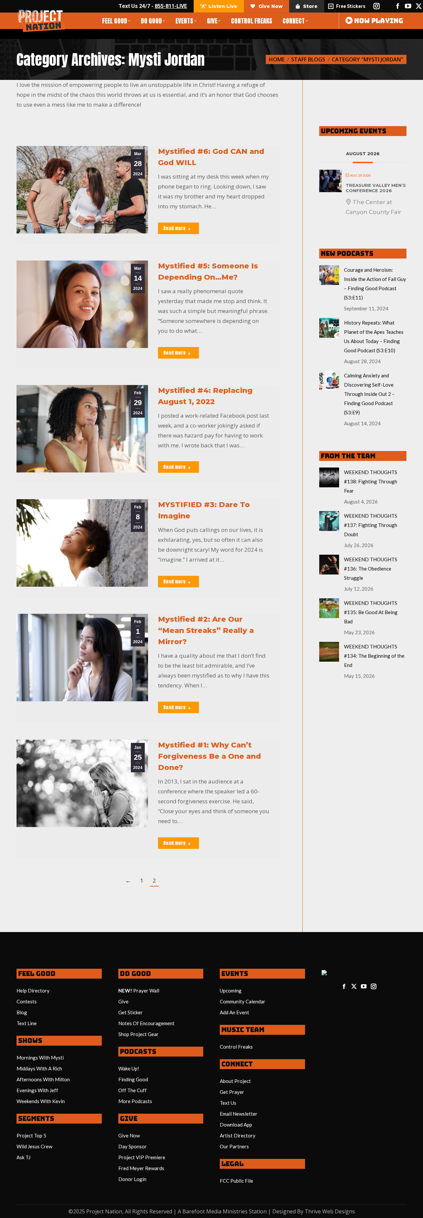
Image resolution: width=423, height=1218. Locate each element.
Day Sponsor (132, 1146)
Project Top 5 (31, 1135)
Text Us (228, 1103)
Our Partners (234, 1146)
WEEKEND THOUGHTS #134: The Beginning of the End (374, 656)
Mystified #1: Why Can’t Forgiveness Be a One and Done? (209, 756)
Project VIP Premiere (141, 1157)
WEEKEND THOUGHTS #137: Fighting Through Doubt (370, 525)
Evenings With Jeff (37, 1090)
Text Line (27, 1023)
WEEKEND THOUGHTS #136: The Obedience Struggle (370, 568)
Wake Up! (128, 1068)
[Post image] (329, 275)
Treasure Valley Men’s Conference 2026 (376, 188)
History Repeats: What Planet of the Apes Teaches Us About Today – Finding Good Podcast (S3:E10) (374, 336)
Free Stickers (350, 6)
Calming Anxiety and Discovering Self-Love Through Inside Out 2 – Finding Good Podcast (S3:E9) (369, 393)
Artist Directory (237, 1135)
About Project (235, 1081)
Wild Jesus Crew (34, 1146)
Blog (22, 1012)
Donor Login (132, 1179)
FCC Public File (236, 1181)
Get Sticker (130, 1012)
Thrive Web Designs (330, 1211)
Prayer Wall (146, 990)
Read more (174, 228)
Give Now (129, 1135)
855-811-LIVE (171, 6)
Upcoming (231, 990)
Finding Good (133, 1079)
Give (123, 1001)
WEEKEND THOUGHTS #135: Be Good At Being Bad (371, 612)
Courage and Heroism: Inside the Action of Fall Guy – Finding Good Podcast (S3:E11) (375, 283)
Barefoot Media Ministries (215, 1211)
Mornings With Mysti (40, 1058)
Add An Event (234, 1012)
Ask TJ (23, 1157)
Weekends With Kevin (41, 1101)
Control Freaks (236, 1047)
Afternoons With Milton (43, 1079)
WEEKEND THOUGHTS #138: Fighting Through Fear (370, 481)
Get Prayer (232, 1092)
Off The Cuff (132, 1090)
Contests (27, 1001)
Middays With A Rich (39, 1068)
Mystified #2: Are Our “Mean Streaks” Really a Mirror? (206, 630)
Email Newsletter (238, 1114)
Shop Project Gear (138, 1034)
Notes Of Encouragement (146, 1023)
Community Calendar (242, 1001)
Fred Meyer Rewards (141, 1168)
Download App (236, 1125)
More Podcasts (135, 1101)
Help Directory (33, 990)
